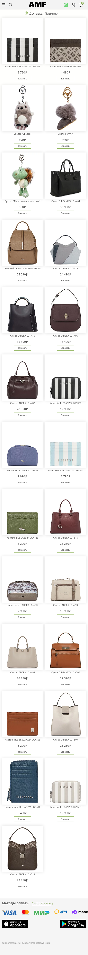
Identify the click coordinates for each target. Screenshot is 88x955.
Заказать (22, 78)
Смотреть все (41, 903)
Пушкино (51, 13)
